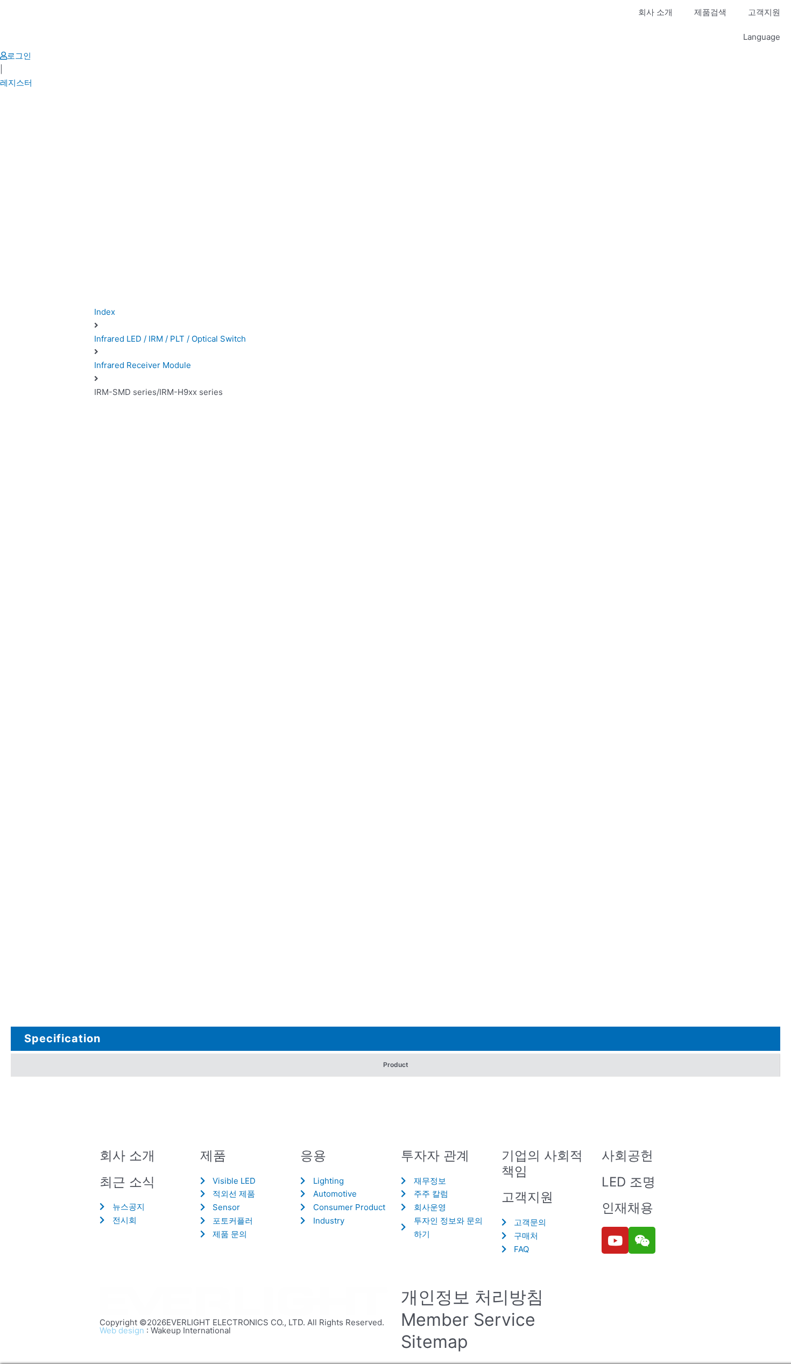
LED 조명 (628, 1182)
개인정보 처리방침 (472, 1297)
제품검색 (710, 12)
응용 (313, 1155)
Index (104, 312)
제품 (213, 1155)
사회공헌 (627, 1155)
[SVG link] (245, 1302)
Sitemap (434, 1341)
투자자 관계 (435, 1155)
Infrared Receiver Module (142, 365)
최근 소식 (127, 1182)
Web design (122, 1330)
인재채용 (627, 1207)
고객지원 (764, 12)
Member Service (468, 1319)
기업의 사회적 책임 (542, 1163)
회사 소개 (655, 12)
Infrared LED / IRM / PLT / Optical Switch (170, 339)
